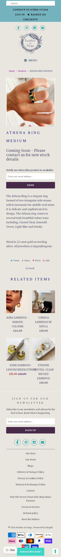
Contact (30, 490)
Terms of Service (30, 507)
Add (47, 260)
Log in (20, 14)
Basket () (38, 14)
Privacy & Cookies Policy (31, 478)
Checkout (30, 19)
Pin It (38, 260)
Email (31, 268)
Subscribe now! (30, 551)
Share (27, 260)
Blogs (30, 466)
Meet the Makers (30, 519)
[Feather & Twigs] (30, 44)
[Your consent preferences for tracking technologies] (55, 551)
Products (22, 71)
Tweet (16, 260)
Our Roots (30, 459)
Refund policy (30, 513)
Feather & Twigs (24, 527)
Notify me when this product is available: (30, 170)
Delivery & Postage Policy (30, 472)
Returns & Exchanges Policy (31, 484)
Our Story (31, 453)
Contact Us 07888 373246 (30, 9)
